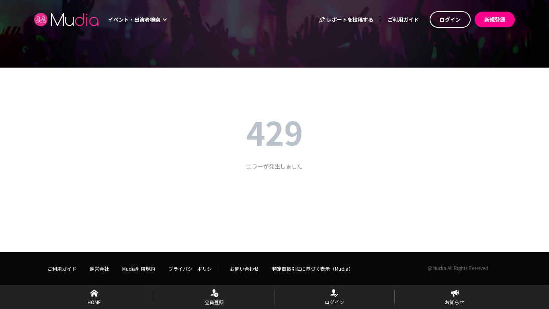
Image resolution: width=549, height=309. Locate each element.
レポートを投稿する (349, 19)
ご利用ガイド (403, 19)
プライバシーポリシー (192, 268)
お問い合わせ (244, 268)
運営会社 (99, 268)
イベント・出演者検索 (135, 19)
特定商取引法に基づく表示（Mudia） (312, 268)
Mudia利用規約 (138, 268)
